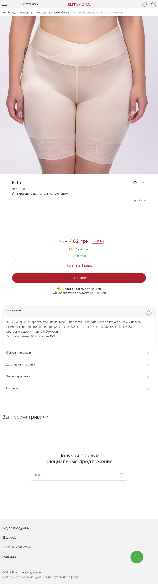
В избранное (135, 183)
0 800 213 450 (27, 4)
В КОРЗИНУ (79, 277)
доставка (83, 293)
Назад (12, 12)
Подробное (138, 200)
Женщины (26, 12)
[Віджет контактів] (136, 557)
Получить (120, 474)
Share (143, 183)
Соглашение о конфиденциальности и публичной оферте (40, 577)
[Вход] (144, 4)
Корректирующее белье (53, 12)
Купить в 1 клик (79, 265)
